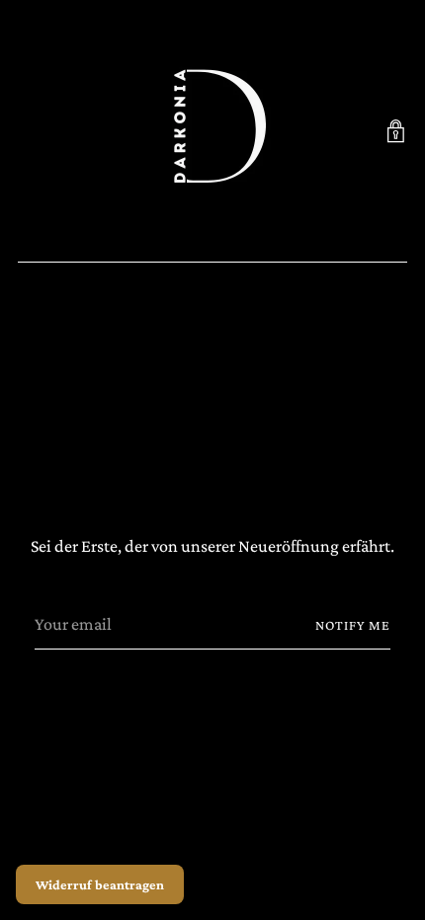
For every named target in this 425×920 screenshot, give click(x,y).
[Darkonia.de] (212, 131)
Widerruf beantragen (100, 884)
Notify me (353, 625)
